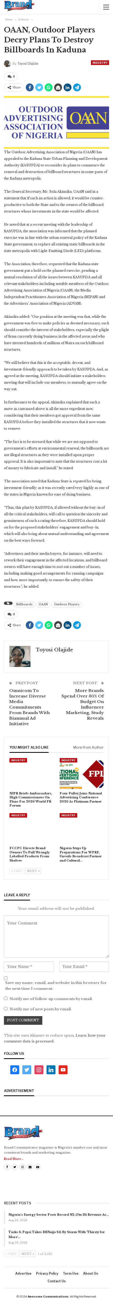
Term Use (71, 1273)
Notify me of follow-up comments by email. (51, 999)
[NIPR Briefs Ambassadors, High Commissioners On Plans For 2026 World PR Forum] (31, 773)
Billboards (24, 604)
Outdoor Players (66, 604)
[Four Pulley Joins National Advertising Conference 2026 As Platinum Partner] (82, 773)
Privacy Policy (47, 1273)
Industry (100, 62)
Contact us (57, 1281)
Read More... (13, 1159)
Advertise (23, 1273)
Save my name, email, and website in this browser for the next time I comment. (56, 986)
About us (90, 1273)
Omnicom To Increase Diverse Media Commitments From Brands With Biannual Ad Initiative (29, 707)
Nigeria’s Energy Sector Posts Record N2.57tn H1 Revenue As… (58, 1214)
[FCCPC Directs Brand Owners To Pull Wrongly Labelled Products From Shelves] (31, 828)
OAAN (43, 604)
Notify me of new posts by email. (41, 1009)
